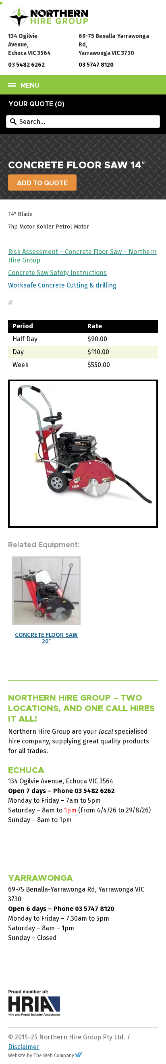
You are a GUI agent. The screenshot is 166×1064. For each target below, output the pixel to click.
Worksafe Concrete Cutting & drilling (62, 285)
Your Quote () (36, 104)
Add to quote (42, 183)
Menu (30, 85)
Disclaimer (23, 1047)
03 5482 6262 (26, 64)
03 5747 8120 (96, 64)
